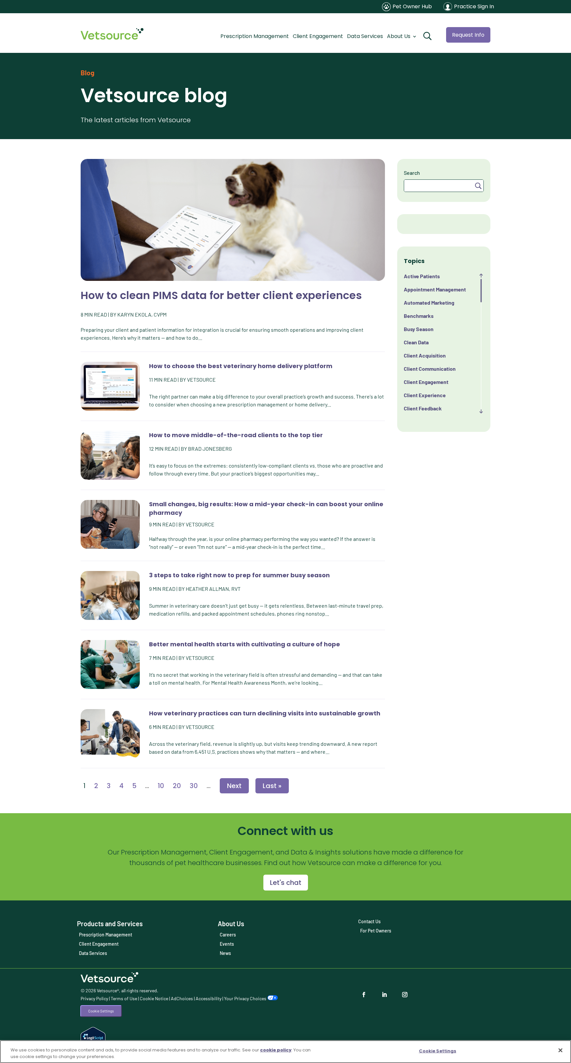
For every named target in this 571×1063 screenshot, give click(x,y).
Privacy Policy (94, 998)
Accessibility (208, 998)
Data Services (365, 36)
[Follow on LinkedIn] (386, 994)
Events (227, 944)
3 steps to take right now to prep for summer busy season (239, 575)
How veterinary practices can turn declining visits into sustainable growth (264, 713)
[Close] (560, 1050)
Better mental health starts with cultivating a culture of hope (244, 644)
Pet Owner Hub (412, 6)
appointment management (435, 289)
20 (177, 785)
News (225, 953)
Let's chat (285, 882)
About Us (398, 36)
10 (161, 785)
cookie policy (275, 1050)
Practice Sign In (474, 6)
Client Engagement (318, 36)
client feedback (423, 408)
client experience (425, 395)
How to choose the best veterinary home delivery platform (240, 366)
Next (234, 785)
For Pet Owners (375, 930)
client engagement (426, 382)
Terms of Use (124, 998)
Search (412, 173)
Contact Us (369, 921)
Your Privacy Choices (245, 998)
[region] (285, 1051)
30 (194, 785)
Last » (272, 785)
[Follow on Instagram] (407, 994)
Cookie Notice (154, 998)
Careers (228, 934)
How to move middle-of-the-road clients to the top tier (236, 435)
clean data (416, 342)
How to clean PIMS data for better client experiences (221, 295)
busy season (419, 329)
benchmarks (419, 316)
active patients (422, 276)
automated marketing (429, 302)
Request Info (468, 35)
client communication (430, 368)
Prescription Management (254, 36)
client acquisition (425, 355)
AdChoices (182, 998)
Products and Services (110, 924)
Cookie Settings (101, 1011)
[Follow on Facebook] (366, 994)
